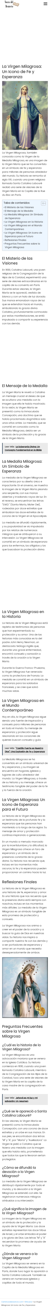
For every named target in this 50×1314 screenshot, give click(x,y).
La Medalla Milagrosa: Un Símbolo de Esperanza (24, 216)
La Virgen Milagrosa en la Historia (24, 221)
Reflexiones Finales (15, 240)
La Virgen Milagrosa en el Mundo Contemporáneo (23, 227)
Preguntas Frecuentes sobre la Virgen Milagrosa (22, 245)
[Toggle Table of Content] (42, 203)
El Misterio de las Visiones (19, 207)
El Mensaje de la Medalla (19, 211)
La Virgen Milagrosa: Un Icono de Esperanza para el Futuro (23, 234)
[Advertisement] (25, 36)
